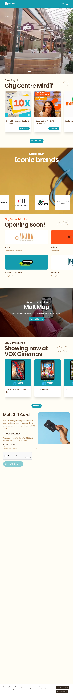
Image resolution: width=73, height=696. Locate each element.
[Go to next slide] (65, 83)
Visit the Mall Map (36, 319)
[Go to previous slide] (59, 83)
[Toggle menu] (67, 4)
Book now (36, 406)
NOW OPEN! (36, 57)
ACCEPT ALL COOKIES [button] (63, 687)
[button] (62, 691)
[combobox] (63, 4)
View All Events (36, 141)
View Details (24, 128)
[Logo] (10, 3)
